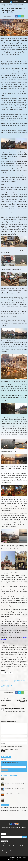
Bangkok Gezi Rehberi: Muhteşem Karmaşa (9, 843)
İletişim (24, 857)
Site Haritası (19, 857)
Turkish (4, 759)
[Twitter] (19, 16)
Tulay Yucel (5, 12)
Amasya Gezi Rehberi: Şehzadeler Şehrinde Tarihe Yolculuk (22, 700)
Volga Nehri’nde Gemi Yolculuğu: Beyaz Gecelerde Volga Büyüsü (13, 845)
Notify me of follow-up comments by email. (10, 749)
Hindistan (11, 4)
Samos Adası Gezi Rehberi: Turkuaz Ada (6, 699)
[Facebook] (16, 16)
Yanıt (5, 715)
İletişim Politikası (5, 857)
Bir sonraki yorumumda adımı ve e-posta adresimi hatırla (12, 746)
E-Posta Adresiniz (5, 765)
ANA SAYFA (3, 4)
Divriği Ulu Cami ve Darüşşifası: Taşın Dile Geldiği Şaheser (12, 850)
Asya (7, 4)
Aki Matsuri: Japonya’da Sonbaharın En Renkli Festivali (11, 852)
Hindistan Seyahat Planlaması (8, 58)
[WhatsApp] (22, 16)
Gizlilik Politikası (13, 857)
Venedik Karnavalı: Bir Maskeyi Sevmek (8, 847)
